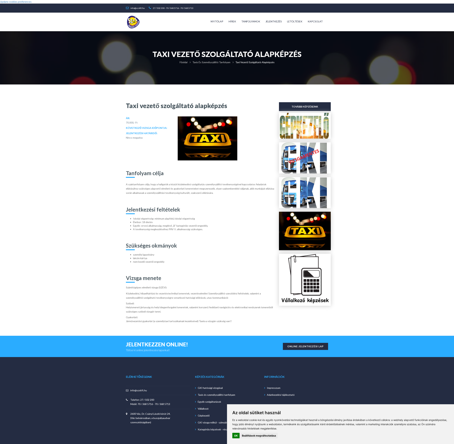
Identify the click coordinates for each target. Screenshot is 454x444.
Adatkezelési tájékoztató (281, 394)
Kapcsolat (315, 21)
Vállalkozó (203, 408)
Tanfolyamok (250, 21)
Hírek (232, 21)
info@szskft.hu (138, 8)
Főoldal (183, 62)
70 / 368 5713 (186, 8)
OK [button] (236, 435)
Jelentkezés (273, 21)
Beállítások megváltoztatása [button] (259, 435)
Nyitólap (217, 21)
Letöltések (294, 21)
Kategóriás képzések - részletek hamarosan (222, 429)
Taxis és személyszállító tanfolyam (211, 62)
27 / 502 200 (159, 8)
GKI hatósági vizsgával (210, 387)
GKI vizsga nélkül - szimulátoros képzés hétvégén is (226, 422)
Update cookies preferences (16, 1)
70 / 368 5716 (172, 8)
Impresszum (273, 387)
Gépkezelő (204, 415)
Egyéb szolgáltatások (209, 401)
